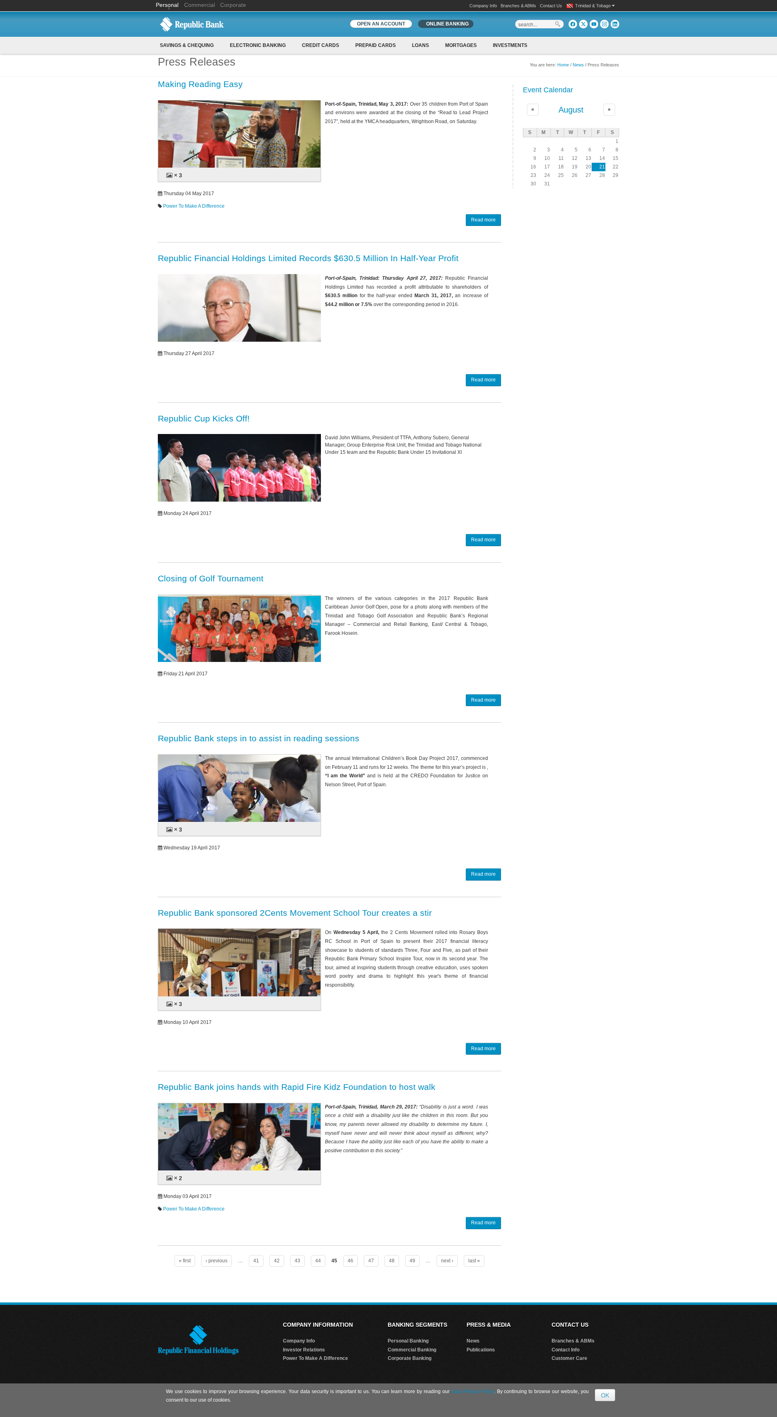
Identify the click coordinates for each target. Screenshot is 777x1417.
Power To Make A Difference (194, 206)
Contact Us (551, 5)
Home (563, 64)
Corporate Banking (409, 1358)
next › (447, 1261)
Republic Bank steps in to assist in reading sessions (258, 738)
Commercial (199, 5)
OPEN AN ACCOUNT (381, 24)
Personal (168, 5)
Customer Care (569, 1358)
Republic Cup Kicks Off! (204, 418)
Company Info (483, 5)
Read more (483, 220)
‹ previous (216, 1261)
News (578, 64)
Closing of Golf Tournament (210, 578)
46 (350, 1261)
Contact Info (566, 1350)
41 (256, 1261)
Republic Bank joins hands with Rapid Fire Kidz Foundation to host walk (296, 1086)
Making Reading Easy (200, 84)
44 (318, 1261)
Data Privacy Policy (472, 1391)
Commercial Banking (412, 1350)
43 (297, 1261)
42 (277, 1261)
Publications (481, 1350)
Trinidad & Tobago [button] (593, 5)
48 (392, 1261)
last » (474, 1261)
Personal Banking (408, 1341)
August (571, 109)
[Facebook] (573, 24)
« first (185, 1261)
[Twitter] (583, 24)
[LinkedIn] (615, 24)
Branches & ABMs (518, 5)
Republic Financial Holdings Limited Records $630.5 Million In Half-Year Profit (308, 258)
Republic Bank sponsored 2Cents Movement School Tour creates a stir (295, 912)
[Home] (192, 24)
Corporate (233, 5)
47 (371, 1261)
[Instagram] (604, 24)
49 (412, 1261)
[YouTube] (594, 24)
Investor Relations (304, 1350)
